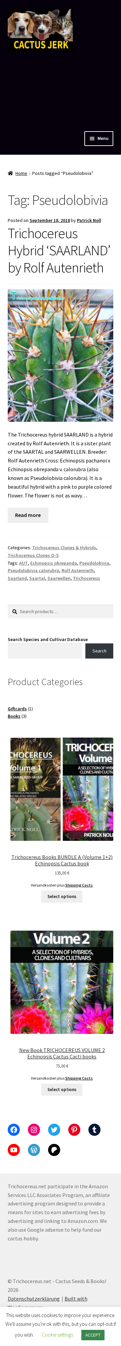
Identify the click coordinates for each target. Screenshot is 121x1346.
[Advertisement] (60, 90)
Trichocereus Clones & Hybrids (64, 548)
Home (21, 173)
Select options (61, 896)
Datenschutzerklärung (34, 1298)
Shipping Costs (79, 885)
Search (99, 651)
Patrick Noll (89, 220)
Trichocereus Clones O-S (33, 555)
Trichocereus (86, 578)
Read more (28, 515)
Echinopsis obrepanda (53, 563)
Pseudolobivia (94, 563)
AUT (23, 563)
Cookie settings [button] (57, 1335)
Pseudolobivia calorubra (33, 570)
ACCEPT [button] (92, 1335)
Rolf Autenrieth (78, 570)
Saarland (17, 578)
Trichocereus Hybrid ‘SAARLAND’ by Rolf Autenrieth (59, 250)
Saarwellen (59, 578)
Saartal (37, 578)
